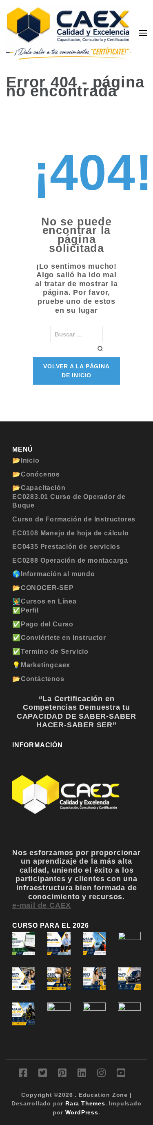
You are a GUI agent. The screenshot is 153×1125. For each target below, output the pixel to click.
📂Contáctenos (38, 678)
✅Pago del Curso (42, 624)
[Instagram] (101, 1074)
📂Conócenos (36, 474)
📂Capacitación (38, 487)
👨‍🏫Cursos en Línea (44, 601)
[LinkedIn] (82, 1074)
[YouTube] (121, 1074)
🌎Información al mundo (53, 573)
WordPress (81, 1112)
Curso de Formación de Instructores (73, 519)
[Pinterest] (62, 1074)
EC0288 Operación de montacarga (70, 560)
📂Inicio (26, 460)
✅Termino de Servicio (50, 651)
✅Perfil (25, 610)
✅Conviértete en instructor (59, 637)
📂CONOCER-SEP (43, 587)
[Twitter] (42, 1074)
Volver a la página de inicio (76, 371)
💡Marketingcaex (41, 665)
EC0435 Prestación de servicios (66, 546)
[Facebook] (23, 1074)
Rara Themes (85, 1103)
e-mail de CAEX (41, 905)
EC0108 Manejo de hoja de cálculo (70, 533)
